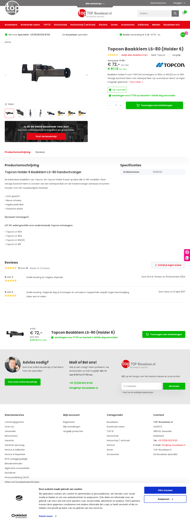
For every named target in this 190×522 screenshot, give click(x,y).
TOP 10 (46, 24)
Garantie (9, 440)
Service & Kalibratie (15, 449)
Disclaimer (10, 472)
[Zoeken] (175, 13)
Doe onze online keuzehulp (22, 381)
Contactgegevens (14, 422)
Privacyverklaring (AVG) (17, 477)
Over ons (9, 426)
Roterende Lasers (30, 24)
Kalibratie (143, 24)
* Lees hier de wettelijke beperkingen (137, 392)
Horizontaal (60, 24)
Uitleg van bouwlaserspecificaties (22, 481)
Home (8, 42)
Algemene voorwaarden (17, 468)
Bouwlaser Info (172, 24)
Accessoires (127, 24)
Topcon (161, 55)
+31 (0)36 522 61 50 (81, 383)
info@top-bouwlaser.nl (83, 388)
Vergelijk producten (73, 431)
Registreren (69, 422)
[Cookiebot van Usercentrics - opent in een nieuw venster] (19, 516)
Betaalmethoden (13, 463)
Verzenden (10, 431)
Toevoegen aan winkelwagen (156, 105)
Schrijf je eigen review (169, 265)
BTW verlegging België (16, 458)
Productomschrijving (17, 152)
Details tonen (46, 516)
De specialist (75, 34)
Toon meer (135, 81)
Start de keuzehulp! (46, 136)
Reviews (40, 152)
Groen (114, 24)
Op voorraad (119, 89)
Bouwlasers (11, 24)
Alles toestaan (165, 490)
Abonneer (174, 386)
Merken (156, 24)
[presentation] (6, 75)
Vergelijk (176, 55)
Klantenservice (158, 2)
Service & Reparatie (15, 454)
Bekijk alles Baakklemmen (135, 55)
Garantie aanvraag (14, 445)
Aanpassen (163, 499)
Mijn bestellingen (71, 426)
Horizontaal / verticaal (82, 24)
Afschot (103, 24)
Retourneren (11, 435)
